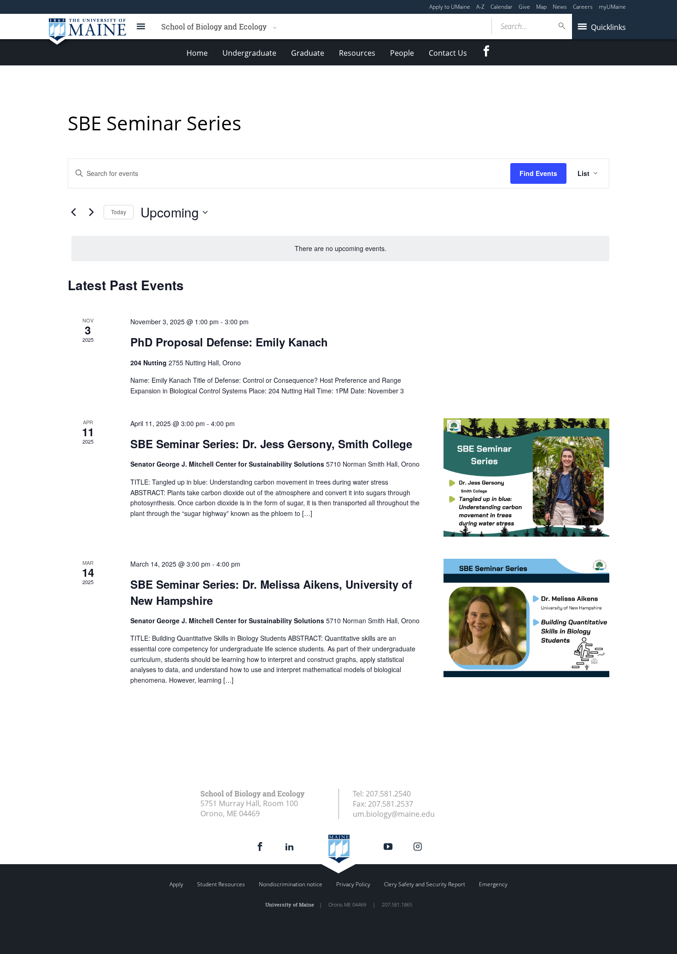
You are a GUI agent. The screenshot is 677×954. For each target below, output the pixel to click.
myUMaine (612, 7)
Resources (357, 53)
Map (541, 7)
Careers (583, 7)
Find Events (538, 173)
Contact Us (448, 53)
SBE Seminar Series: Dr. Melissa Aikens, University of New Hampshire (271, 592)
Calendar (501, 7)
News (560, 7)
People (402, 53)
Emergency (493, 884)
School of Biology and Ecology (214, 26)
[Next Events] (91, 212)
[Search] (562, 26)
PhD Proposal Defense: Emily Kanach (229, 342)
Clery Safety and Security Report (424, 884)
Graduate (307, 53)
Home (197, 53)
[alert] (340, 248)
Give (524, 7)
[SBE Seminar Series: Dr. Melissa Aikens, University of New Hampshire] (526, 618)
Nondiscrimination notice (290, 884)
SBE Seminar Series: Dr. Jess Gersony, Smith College (271, 443)
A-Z (480, 7)
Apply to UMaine (449, 7)
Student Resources (221, 884)
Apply (176, 884)
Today (118, 212)
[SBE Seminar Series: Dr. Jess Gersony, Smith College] (526, 477)
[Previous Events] (73, 212)
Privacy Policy (353, 884)
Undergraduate (249, 53)
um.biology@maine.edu (394, 814)
